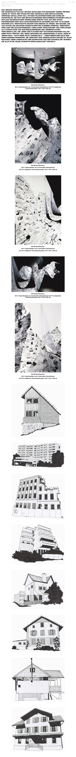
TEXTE (54, 4)
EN (73, 2)
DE (70, 2)
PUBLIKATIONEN (43, 4)
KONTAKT (62, 4)
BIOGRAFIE (31, 4)
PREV (3, 6)
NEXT (9, 6)
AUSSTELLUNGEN (18, 4)
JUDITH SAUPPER (8, 2)
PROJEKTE (5, 4)
